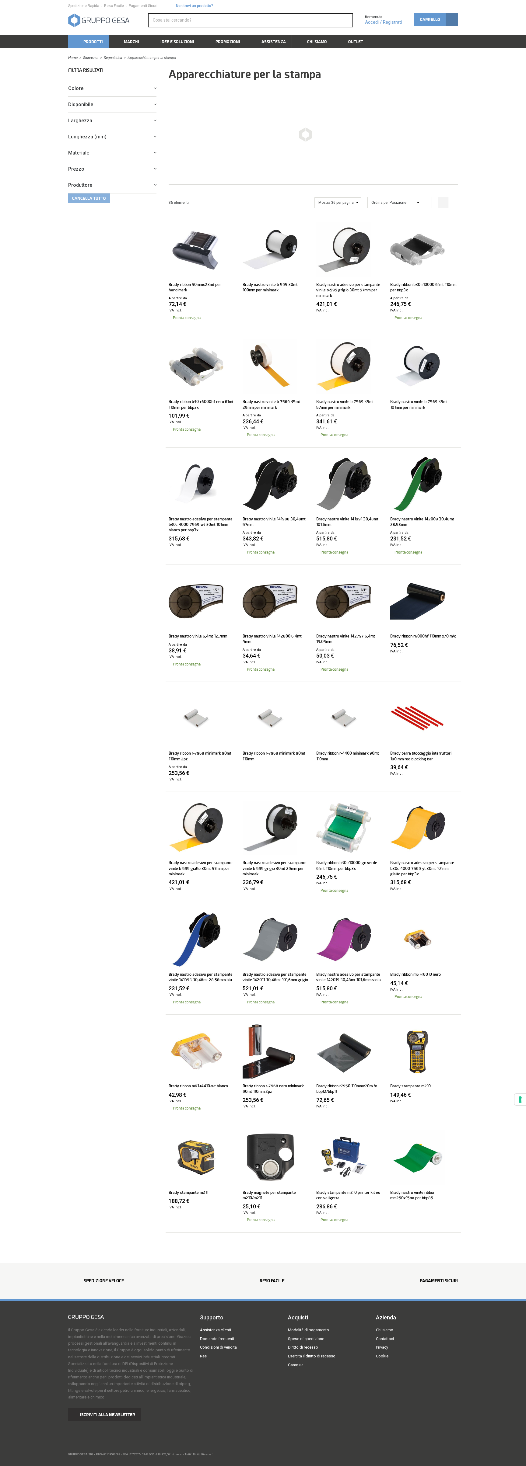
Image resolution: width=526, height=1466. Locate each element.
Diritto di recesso (303, 1347)
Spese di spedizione (306, 1338)
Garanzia (295, 1365)
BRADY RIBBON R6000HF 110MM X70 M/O (423, 636)
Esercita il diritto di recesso (311, 1356)
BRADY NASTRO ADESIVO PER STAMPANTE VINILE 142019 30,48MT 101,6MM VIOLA (348, 977)
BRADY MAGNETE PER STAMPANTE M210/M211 (269, 1195)
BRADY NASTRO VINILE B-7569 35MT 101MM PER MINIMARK (419, 404)
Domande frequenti (217, 1338)
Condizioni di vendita (218, 1347)
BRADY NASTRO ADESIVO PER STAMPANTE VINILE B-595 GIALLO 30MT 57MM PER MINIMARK (201, 868)
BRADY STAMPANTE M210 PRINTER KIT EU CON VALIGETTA (348, 1195)
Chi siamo (384, 1330)
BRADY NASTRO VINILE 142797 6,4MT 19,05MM (345, 639)
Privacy (382, 1347)
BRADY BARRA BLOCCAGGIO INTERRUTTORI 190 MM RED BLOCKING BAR (420, 756)
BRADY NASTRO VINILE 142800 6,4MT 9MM (272, 639)
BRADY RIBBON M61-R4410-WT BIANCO (198, 1085)
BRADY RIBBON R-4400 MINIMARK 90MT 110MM (347, 756)
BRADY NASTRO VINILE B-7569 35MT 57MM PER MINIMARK (345, 404)
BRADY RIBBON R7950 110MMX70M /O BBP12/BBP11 (346, 1088)
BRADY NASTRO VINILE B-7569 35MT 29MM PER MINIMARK (271, 404)
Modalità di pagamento (308, 1330)
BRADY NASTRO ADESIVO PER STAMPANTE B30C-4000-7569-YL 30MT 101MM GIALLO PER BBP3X (422, 868)
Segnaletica (113, 58)
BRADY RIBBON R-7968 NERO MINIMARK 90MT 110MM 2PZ (273, 1088)
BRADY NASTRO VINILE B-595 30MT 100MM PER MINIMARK (270, 287)
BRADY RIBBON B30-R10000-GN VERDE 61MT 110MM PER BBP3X (346, 865)
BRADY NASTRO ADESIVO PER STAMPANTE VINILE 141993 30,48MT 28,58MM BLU (201, 977)
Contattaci (385, 1338)
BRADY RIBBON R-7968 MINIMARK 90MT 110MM (274, 756)
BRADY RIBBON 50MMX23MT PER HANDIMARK (195, 287)
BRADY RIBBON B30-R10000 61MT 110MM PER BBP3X (423, 287)
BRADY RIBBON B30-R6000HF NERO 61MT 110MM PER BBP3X (201, 404)
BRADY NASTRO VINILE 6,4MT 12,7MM (198, 636)
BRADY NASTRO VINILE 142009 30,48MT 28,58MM (422, 521)
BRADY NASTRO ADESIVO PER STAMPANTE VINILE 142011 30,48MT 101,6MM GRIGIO (275, 977)
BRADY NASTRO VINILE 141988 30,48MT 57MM (274, 521)
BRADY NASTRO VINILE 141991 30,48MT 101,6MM (347, 521)
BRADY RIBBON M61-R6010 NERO (415, 974)
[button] (436, 19)
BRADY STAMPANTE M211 (188, 1192)
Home (73, 58)
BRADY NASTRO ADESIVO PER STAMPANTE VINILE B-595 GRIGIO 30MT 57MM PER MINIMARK (348, 290)
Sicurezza (90, 58)
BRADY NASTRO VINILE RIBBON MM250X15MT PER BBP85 (412, 1195)
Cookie (382, 1356)
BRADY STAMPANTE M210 (410, 1085)
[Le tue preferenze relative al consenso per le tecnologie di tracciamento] (520, 1099)
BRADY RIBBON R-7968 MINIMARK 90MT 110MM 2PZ (200, 756)
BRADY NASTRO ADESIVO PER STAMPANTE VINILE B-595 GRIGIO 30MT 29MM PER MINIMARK (275, 868)
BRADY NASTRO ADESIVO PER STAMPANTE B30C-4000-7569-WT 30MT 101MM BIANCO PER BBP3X (201, 524)
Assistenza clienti (215, 1330)
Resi (204, 1356)
